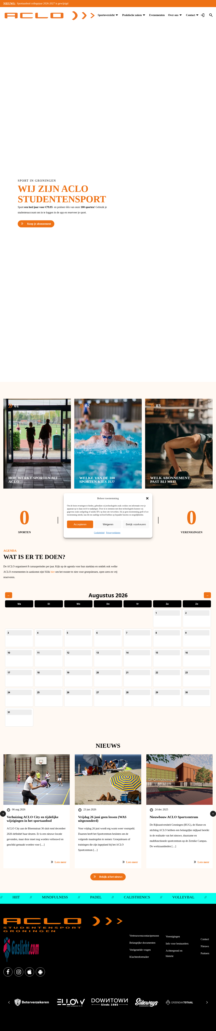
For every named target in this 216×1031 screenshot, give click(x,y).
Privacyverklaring (113, 532)
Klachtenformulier (139, 956)
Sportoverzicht (106, 15)
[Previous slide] (9, 1002)
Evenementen (157, 15)
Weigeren (108, 524)
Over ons (173, 15)
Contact (190, 15)
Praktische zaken (132, 15)
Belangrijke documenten (142, 942)
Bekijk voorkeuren (136, 524)
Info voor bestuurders (177, 943)
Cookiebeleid (99, 532)
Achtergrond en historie (174, 953)
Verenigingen (173, 936)
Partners (205, 953)
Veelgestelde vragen (140, 949)
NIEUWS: (9, 3)
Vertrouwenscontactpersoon (144, 935)
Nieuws (205, 946)
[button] (147, 498)
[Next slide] (207, 1002)
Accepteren (80, 524)
